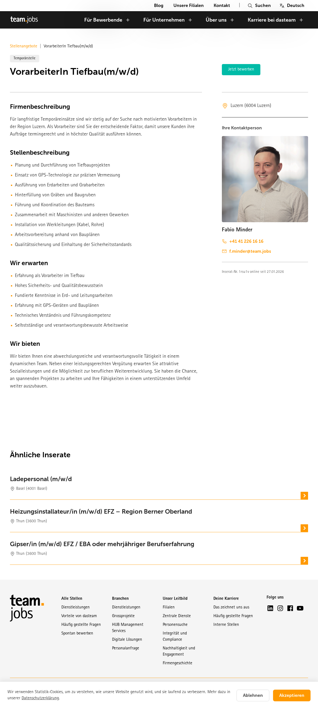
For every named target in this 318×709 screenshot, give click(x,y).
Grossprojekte (123, 616)
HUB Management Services (127, 628)
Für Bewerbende (103, 20)
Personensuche (175, 625)
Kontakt (222, 5)
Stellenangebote (23, 46)
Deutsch (295, 5)
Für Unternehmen (164, 20)
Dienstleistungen (75, 607)
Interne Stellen (226, 625)
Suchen (263, 5)
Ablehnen (253, 695)
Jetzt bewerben (241, 70)
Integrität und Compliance (175, 637)
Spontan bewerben (77, 634)
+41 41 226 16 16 (246, 241)
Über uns (216, 20)
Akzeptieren (291, 695)
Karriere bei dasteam (272, 20)
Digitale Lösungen (127, 640)
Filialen (169, 607)
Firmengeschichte (177, 663)
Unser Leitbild (175, 599)
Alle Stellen (71, 599)
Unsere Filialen (188, 5)
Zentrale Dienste (177, 616)
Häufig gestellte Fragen (81, 625)
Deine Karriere (226, 599)
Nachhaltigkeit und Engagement (179, 651)
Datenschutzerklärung (40, 698)
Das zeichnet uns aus (231, 607)
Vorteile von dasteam (79, 616)
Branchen (120, 599)
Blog (158, 5)
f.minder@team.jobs (250, 251)
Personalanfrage (125, 648)
